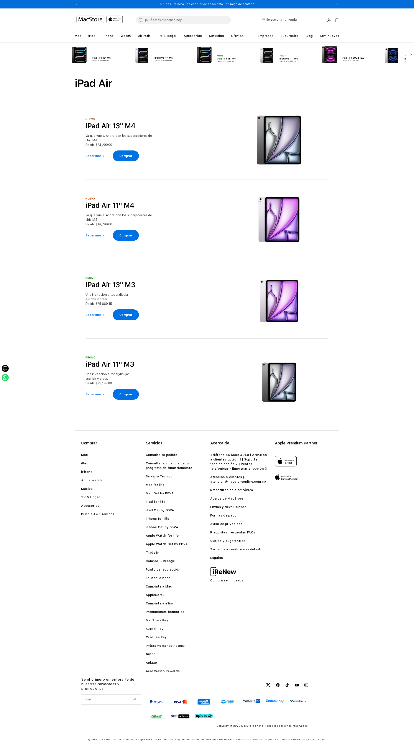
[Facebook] (278, 685)
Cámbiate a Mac (159, 586)
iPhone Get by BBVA (162, 527)
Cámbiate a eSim (159, 603)
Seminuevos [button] (329, 36)
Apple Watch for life (162, 535)
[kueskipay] (275, 701)
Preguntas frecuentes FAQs (232, 532)
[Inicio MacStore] (100, 20)
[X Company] (268, 685)
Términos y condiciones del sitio (236, 549)
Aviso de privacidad (226, 524)
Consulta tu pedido (161, 455)
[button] (77, 4)
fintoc (151, 654)
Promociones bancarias (165, 612)
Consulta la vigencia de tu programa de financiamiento (169, 466)
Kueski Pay (155, 628)
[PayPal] (156, 702)
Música (87, 488)
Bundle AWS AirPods (98, 514)
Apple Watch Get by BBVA (167, 544)
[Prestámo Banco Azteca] (156, 716)
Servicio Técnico (159, 476)
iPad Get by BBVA (160, 510)
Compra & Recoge (160, 561)
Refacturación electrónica (231, 490)
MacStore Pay (157, 620)
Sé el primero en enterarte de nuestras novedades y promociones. (107, 684)
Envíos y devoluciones (228, 507)
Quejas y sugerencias (228, 541)
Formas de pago (223, 515)
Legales (216, 558)
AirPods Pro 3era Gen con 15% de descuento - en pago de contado (207, 4)
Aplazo (151, 662)
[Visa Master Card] (180, 702)
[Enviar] (135, 699)
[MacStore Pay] (251, 701)
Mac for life (155, 485)
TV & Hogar (90, 497)
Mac (84, 455)
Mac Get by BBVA (160, 493)
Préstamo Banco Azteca (165, 645)
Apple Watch (91, 480)
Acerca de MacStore (226, 498)
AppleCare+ (155, 595)
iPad (84, 463)
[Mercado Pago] (227, 702)
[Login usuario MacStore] (329, 20)
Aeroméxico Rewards (163, 671)
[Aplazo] (204, 716)
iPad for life (155, 501)
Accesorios (90, 505)
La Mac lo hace (158, 578)
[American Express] (204, 702)
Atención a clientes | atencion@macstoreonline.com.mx (238, 479)
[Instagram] (306, 685)
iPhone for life (157, 518)
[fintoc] (180, 716)
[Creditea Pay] (298, 701)
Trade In (152, 552)
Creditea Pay (156, 637)
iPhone (86, 472)
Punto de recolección (163, 569)
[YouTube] (297, 685)
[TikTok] (287, 685)
